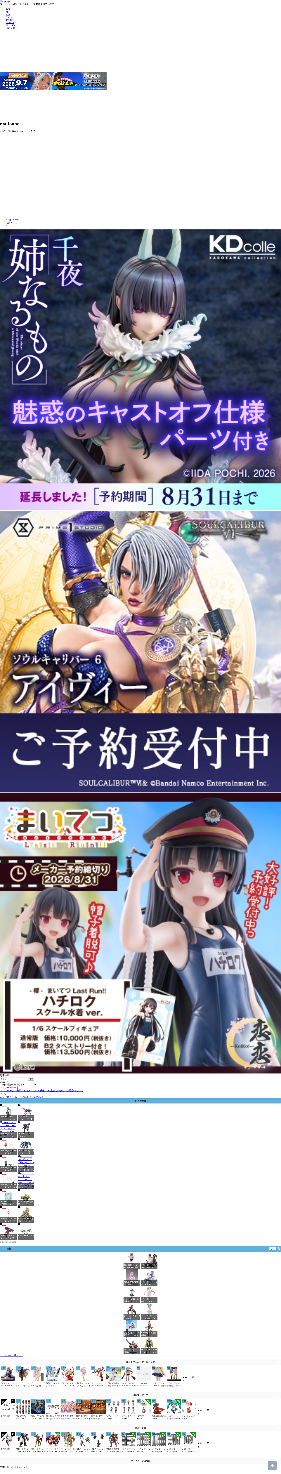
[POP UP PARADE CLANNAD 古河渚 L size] (159, 1380)
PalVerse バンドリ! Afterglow (113, 1417)
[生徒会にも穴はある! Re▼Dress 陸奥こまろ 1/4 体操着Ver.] (132, 1260)
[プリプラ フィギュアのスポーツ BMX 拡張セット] (8, 1413)
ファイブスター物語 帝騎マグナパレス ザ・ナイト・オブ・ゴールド (68, 1450)
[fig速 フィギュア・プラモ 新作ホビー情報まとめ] (5, 1)
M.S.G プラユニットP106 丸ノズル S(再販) (143, 1450)
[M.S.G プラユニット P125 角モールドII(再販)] (128, 1446)
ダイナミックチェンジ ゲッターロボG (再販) (53, 1450)
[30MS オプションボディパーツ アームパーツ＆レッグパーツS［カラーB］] (8, 1180)
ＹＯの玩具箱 (36, 1096)
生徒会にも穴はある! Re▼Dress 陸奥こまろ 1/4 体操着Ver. (132, 1266)
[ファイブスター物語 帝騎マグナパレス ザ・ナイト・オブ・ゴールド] (68, 1446)
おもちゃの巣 (22, 1096)
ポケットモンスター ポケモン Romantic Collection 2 (189, 1417)
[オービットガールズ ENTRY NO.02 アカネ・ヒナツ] (98, 1380)
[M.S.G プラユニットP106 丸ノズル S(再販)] (144, 1446)
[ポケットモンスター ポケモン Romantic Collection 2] (189, 1413)
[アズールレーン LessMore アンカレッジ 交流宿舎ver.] (149, 1294)
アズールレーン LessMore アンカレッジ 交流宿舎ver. (149, 1300)
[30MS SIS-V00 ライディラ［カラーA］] (8, 1112)
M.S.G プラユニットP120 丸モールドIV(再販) (189, 1450)
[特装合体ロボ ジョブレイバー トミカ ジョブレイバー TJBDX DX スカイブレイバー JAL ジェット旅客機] (8, 1446)
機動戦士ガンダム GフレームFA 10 (83, 1450)
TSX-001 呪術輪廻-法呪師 (159, 1417)
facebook (10, 22)
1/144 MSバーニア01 (26, 1236)
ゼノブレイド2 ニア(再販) (131, 1351)
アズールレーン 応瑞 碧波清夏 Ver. (149, 1283)
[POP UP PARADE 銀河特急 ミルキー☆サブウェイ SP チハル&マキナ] (174, 1380)
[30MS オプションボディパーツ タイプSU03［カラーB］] (8, 1163)
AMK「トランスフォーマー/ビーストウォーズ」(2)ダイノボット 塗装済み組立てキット (38, 1450)
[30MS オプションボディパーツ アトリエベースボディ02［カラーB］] (8, 1214)
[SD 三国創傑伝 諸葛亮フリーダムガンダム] (26, 1197)
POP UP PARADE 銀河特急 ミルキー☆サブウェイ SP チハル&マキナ (174, 1384)
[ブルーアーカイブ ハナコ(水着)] (38, 1380)
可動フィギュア (140, 1395)
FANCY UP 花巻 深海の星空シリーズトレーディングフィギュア (68, 1417)
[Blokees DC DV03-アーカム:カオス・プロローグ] (38, 1413)
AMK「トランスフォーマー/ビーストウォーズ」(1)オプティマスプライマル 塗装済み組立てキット (23, 1450)
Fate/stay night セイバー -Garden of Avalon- (7, 1384)
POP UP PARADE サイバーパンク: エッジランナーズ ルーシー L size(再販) (149, 1351)
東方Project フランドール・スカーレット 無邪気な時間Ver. (68, 1384)
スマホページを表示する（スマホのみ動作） (23, 1090)
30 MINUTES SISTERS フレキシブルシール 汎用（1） (8, 1203)
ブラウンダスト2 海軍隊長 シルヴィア (131, 1334)
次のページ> (12, 223)
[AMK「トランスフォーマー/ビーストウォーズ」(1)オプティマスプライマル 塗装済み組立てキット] (23, 1446)
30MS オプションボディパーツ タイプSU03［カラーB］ (8, 1169)
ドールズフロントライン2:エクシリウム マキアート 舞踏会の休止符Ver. (23, 1384)
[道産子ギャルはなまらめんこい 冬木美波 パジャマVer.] (83, 1380)
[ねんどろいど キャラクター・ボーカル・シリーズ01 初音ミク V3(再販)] (174, 1413)
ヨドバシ (10, 25)
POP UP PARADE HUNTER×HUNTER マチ (128, 1384)
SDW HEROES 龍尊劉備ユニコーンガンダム (26, 1220)
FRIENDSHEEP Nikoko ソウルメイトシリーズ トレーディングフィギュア (83, 1417)
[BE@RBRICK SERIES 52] (23, 1413)
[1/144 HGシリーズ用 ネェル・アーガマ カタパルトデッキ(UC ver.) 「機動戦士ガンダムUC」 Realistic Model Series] (26, 1180)
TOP (8, 9)
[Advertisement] (53, 97)
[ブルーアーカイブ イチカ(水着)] (132, 1311)
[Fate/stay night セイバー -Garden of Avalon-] (8, 1380)
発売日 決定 (5, 1416)
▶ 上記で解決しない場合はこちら (65, 1090)
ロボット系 (140, 1428)
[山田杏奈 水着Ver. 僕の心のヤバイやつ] (113, 1380)
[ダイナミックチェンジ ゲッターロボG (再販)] (53, 1446)
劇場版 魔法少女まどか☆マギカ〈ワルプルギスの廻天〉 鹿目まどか (132, 1283)
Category (4, 1084)
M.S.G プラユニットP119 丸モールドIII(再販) (174, 1450)
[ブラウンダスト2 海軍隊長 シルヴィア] (132, 1328)
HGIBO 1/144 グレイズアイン (26, 1135)
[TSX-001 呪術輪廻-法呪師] (159, 1413)
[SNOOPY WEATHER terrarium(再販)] (144, 1413)
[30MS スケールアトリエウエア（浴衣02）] (8, 1231)
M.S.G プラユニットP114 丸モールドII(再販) (159, 1450)
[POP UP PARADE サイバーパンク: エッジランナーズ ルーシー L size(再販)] (149, 1345)
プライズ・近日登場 (140, 1461)
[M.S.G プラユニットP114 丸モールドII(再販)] (159, 1446)
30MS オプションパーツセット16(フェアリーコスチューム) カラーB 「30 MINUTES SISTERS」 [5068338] (8, 1135)
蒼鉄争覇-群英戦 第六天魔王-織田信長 (113, 1450)
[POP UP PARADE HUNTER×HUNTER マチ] (128, 1380)
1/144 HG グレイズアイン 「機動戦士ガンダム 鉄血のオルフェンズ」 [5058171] (26, 1169)
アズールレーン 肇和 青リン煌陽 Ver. (149, 1266)
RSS (8, 14)
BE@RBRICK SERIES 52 (21, 1417)
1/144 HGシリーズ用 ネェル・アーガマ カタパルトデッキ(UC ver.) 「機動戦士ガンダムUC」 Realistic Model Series (26, 1186)
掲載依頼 (10, 28)
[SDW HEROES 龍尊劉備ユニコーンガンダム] (26, 1214)
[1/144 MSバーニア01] (26, 1231)
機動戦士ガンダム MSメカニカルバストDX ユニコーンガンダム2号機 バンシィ (98, 1450)
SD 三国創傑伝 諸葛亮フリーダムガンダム (26, 1203)
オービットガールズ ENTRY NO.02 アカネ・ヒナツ (98, 1384)
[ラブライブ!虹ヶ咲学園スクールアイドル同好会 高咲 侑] (132, 1294)
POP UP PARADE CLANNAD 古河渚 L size (159, 1384)
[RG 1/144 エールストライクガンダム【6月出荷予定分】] (26, 1112)
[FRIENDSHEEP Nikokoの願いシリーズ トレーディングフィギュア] (98, 1413)
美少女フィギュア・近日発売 (140, 1362)
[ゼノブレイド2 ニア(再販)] (132, 1345)
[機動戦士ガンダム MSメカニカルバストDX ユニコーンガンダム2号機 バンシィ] (98, 1446)
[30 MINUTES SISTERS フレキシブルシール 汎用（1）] (8, 1197)
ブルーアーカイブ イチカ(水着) (132, 1317)
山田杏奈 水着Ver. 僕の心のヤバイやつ (113, 1384)
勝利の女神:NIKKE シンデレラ (53, 1384)
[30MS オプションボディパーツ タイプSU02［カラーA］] (8, 1146)
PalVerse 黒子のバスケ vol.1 (127, 1417)
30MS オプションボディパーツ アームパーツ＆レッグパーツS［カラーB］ (8, 1186)
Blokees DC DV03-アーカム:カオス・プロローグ (38, 1417)
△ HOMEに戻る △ (11, 1355)
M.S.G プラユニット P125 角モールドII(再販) (128, 1450)
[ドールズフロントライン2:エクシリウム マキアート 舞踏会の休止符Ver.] (23, 1380)
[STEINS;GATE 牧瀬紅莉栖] (149, 1328)
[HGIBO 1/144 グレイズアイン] (26, 1129)
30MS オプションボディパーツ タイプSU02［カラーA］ (8, 1152)
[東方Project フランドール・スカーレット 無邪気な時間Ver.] (68, 1380)
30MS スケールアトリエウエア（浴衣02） (8, 1237)
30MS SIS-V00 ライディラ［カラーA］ (8, 1118)
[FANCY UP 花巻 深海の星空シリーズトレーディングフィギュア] (68, 1413)
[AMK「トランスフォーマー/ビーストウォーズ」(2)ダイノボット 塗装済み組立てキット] (38, 1446)
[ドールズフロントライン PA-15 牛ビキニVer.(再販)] (149, 1311)
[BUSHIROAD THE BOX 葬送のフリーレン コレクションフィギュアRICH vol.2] (53, 1413)
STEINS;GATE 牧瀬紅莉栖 (148, 1334)
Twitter (9, 20)
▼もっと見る (188, 1379)
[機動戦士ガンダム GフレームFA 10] (83, 1446)
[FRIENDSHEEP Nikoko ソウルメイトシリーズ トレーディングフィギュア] (83, 1413)
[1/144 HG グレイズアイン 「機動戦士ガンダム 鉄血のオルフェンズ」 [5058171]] (26, 1163)
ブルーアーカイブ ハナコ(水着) (38, 1384)
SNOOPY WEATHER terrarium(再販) (142, 1417)
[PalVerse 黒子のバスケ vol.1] (128, 1413)
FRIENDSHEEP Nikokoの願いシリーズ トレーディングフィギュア (98, 1417)
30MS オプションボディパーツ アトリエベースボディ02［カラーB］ (8, 1220)
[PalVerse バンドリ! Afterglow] (113, 1413)
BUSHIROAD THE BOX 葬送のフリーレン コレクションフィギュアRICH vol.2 (53, 1417)
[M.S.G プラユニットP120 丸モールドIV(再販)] (189, 1446)
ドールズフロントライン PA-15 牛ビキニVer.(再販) (149, 1317)
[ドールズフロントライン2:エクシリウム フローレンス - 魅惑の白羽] (144, 1380)
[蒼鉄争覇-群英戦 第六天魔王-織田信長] (113, 1446)
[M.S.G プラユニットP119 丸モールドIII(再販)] (174, 1446)
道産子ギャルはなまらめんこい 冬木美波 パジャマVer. (83, 1384)
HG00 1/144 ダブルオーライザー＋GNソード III (26, 1152)
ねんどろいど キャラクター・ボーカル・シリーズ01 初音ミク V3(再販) (174, 1417)
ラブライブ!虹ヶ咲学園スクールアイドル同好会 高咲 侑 (132, 1300)
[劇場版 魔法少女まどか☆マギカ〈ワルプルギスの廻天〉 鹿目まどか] (132, 1277)
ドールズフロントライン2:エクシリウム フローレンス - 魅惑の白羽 (144, 1384)
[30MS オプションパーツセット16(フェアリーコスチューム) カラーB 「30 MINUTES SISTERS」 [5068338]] (8, 1129)
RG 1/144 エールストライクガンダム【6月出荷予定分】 (26, 1118)
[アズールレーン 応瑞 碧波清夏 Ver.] (149, 1277)
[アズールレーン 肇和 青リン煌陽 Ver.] (149, 1260)
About (9, 17)
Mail (8, 12)
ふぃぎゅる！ (7, 1096)
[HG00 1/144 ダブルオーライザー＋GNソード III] (26, 1146)
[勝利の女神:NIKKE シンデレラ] (53, 1380)
